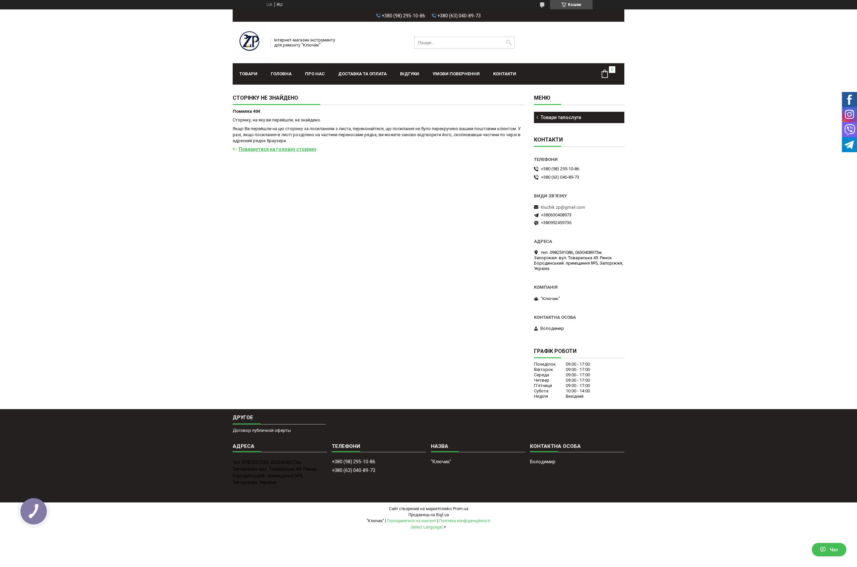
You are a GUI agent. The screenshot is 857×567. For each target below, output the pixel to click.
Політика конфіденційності (464, 520)
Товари (248, 73)
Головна (281, 73)
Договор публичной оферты (262, 430)
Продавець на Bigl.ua (428, 514)
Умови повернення (456, 73)
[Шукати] (509, 43)
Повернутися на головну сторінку (277, 149)
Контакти (504, 73)
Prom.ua (460, 508)
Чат (834, 549)
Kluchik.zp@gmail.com (563, 207)
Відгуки (409, 73)
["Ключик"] (249, 42)
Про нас (315, 73)
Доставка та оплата (362, 73)
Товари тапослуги (561, 117)
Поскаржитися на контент (411, 520)
